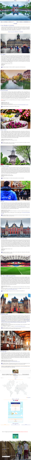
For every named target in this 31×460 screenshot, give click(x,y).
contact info (4, 450)
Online (20, 288)
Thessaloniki (28, 397)
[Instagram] (16, 400)
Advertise (3, 445)
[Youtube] (17, 400)
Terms (3, 444)
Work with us (4, 446)
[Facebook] (13, 400)
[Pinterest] (15, 400)
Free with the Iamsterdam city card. (23, 104)
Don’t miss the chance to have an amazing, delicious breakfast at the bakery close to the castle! (15, 321)
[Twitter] (14, 400)
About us (3, 442)
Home (15, 0)
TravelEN (4, 452)
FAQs (3, 443)
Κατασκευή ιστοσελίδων (13, 459)
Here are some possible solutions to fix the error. (20, 431)
